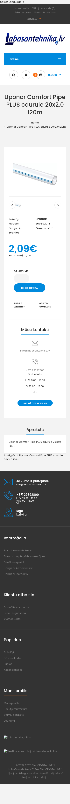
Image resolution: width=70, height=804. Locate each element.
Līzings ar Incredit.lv (16, 574)
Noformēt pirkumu (45, 12)
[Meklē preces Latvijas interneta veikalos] (30, 751)
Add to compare (45, 305)
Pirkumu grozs (23, 12)
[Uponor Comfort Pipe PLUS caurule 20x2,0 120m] (35, 174)
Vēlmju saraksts (14, 715)
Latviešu (32, 19)
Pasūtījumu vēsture (16, 709)
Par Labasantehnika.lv (18, 550)
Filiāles (8, 664)
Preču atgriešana (15, 613)
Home (35, 122)
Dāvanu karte (12, 658)
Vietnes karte (12, 619)
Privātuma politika (15, 562)
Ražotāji (9, 652)
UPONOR (41, 219)
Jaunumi (9, 721)
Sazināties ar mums (35, 403)
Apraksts (35, 429)
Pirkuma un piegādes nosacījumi (24, 556)
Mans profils (22, 8)
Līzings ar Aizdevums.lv (18, 568)
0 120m (15, 459)
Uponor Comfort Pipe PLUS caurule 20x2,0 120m (36, 127)
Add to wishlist (19, 305)
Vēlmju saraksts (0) (43, 8)
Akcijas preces (13, 670)
